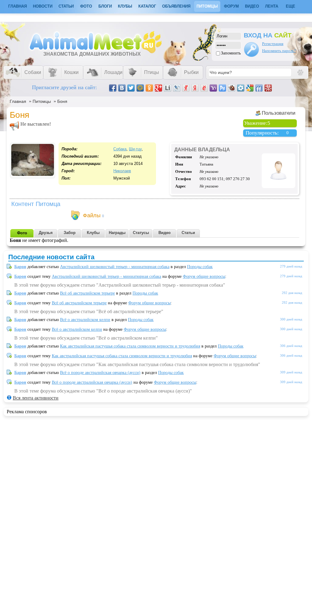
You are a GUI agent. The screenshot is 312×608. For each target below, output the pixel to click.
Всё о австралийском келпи (85, 319)
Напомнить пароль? (279, 50)
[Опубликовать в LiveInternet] (167, 88)
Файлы (92, 215)
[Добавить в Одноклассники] (149, 88)
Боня (62, 101)
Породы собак (200, 266)
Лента (271, 6)
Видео (252, 6)
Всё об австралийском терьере (87, 293)
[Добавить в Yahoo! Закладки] (213, 88)
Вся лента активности (35, 397)
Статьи (66, 6)
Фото (86, 6)
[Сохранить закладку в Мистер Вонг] (268, 88)
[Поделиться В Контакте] (122, 88)
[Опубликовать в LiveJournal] (176, 88)
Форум (231, 6)
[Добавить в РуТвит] (222, 88)
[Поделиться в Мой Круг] (240, 88)
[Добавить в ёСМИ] (204, 88)
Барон (20, 266)
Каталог (147, 6)
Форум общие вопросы (204, 276)
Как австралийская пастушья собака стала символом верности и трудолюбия (130, 346)
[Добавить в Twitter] (131, 88)
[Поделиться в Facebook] (112, 88)
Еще (290, 6)
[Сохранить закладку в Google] (250, 88)
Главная (18, 101)
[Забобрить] (231, 88)
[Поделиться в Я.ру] (186, 88)
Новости (42, 6)
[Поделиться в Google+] (158, 88)
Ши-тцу (135, 149)
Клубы (125, 6)
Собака (119, 149)
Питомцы (207, 6)
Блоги (105, 6)
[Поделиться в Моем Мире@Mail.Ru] (140, 88)
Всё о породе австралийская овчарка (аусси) (100, 372)
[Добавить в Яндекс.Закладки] (195, 88)
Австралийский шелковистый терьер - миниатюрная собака (114, 266)
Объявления (176, 6)
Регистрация (272, 43)
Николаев (122, 171)
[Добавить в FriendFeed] (259, 88)
